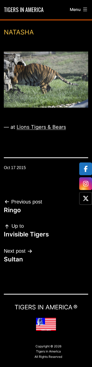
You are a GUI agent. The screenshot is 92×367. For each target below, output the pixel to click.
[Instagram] (85, 183)
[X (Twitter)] (85, 198)
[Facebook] (85, 168)
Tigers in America (24, 9)
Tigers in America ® (46, 307)
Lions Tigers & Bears (41, 127)
